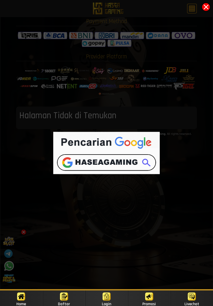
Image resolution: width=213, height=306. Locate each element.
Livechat (191, 303)
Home (21, 303)
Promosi (149, 303)
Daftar (64, 303)
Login (106, 303)
